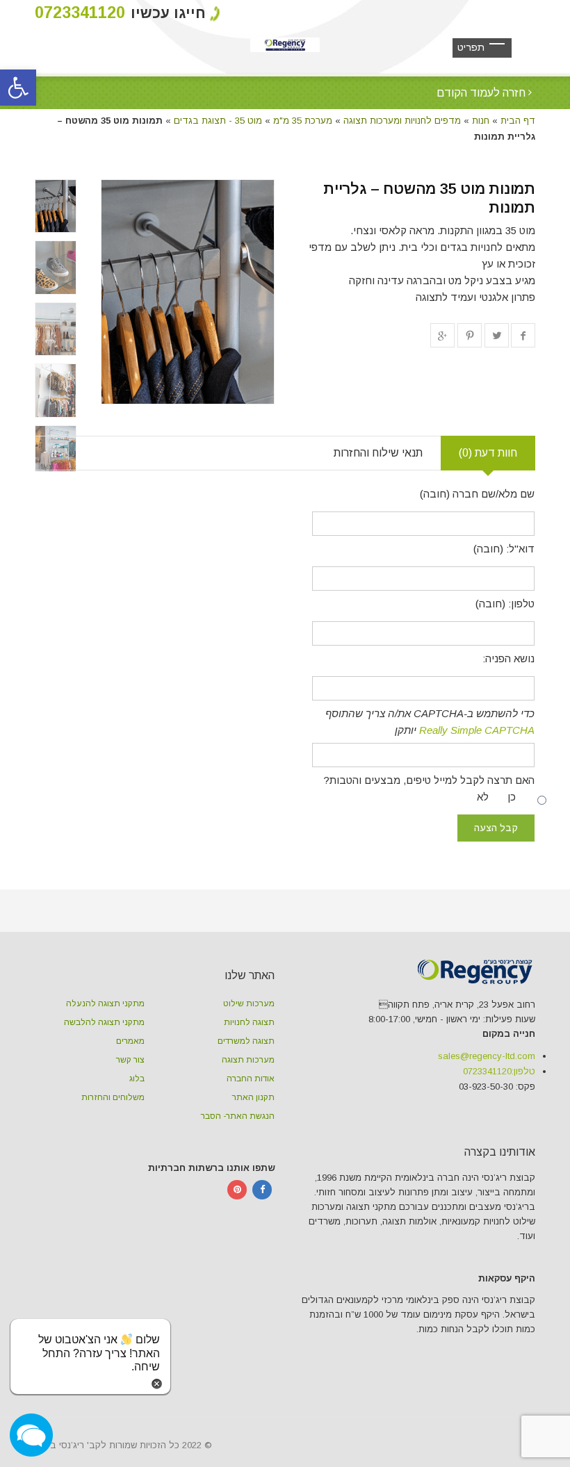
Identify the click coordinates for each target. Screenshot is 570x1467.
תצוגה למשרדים (246, 1041)
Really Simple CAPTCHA (477, 730)
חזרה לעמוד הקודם (482, 93)
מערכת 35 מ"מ (302, 120)
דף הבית (517, 120)
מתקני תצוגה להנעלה (105, 1003)
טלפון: (499, 1071)
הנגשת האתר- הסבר (238, 1116)
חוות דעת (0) (488, 453)
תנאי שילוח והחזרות (378, 453)
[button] (18, 87)
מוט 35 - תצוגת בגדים (218, 120)
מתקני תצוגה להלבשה (104, 1022)
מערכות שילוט (249, 1003)
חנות (480, 120)
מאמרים (130, 1041)
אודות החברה (251, 1078)
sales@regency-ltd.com (486, 1056)
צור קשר (130, 1060)
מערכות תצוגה (248, 1060)
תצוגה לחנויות (249, 1022)
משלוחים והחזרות (113, 1097)
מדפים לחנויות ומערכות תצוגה (402, 120)
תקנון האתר (253, 1097)
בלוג (137, 1078)
